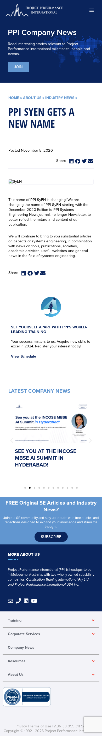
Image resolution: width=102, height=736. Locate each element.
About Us (32, 98)
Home (13, 98)
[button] (72, 161)
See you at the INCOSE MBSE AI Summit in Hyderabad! (45, 458)
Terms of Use (40, 726)
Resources (16, 661)
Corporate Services (24, 634)
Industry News (59, 98)
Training (14, 620)
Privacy (21, 726)
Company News (21, 647)
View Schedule (23, 356)
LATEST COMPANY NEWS (39, 391)
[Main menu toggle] (91, 10)
